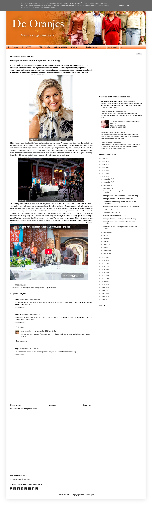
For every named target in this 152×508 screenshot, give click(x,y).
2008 (104, 291)
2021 (104, 173)
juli (104, 235)
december (107, 179)
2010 (104, 284)
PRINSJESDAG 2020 (110, 210)
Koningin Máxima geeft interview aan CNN (118, 199)
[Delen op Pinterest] (24, 285)
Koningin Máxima (28, 287)
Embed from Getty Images (37, 74)
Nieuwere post (15, 405)
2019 (104, 257)
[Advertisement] (51, 396)
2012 (104, 278)
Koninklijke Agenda (42, 47)
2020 (20, 287)
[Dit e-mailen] (16, 285)
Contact (124, 47)
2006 (104, 297)
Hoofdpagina (13, 47)
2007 (104, 294)
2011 (103, 281)
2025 (104, 161)
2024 (104, 164)
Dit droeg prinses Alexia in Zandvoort (114, 132)
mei (104, 241)
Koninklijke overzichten (95, 47)
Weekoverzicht (76, 47)
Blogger (91, 495)
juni (104, 238)
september (107, 188)
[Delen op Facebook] (22, 285)
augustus (106, 232)
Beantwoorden (20, 307)
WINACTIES (26, 47)
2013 (104, 275)
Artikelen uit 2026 (60, 47)
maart (105, 247)
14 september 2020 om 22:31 (45, 331)
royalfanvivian (26, 331)
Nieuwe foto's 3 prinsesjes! (111, 142)
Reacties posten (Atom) (29, 409)
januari (106, 253)
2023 (104, 167)
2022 (104, 170)
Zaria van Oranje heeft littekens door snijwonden (118, 101)
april (105, 244)
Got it (129, 5)
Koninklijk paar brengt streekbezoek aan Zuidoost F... (121, 206)
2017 (104, 263)
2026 (104, 158)
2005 (104, 300)
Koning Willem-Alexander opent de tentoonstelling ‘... (121, 196)
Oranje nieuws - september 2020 (45, 287)
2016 (104, 266)
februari (106, 250)
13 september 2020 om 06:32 (29, 299)
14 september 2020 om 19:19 (29, 314)
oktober (106, 185)
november (107, 182)
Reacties (20, 327)
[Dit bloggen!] (18, 285)
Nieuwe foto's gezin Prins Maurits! (114, 111)
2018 (104, 260)
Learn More (119, 5)
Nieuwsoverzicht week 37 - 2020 (114, 216)
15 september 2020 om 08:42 (29, 349)
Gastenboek (113, 47)
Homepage (52, 405)
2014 (104, 272)
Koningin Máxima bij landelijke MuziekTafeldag (119, 219)
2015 (104, 269)
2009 (104, 287)
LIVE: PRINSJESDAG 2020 (112, 213)
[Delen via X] (20, 285)
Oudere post (87, 405)
